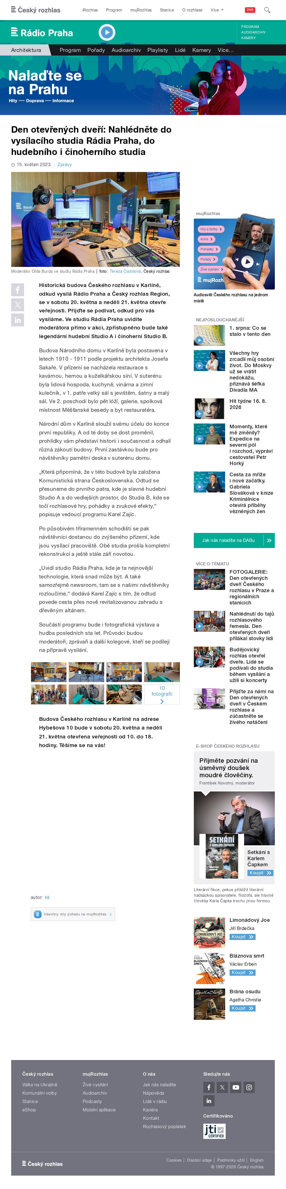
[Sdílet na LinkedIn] (17, 320)
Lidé (180, 50)
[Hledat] (267, 10)
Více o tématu (212, 563)
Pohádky (207, 249)
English (257, 1160)
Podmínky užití (231, 1160)
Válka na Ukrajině (39, 1084)
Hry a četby (209, 229)
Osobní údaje (199, 1160)
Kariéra (150, 1110)
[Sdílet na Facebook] (17, 289)
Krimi (204, 239)
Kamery (248, 38)
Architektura (26, 50)
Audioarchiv (253, 32)
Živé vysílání (210, 269)
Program (114, 10)
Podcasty (92, 1101)
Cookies (174, 1160)
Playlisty (157, 50)
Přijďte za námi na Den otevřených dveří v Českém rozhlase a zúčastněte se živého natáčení (252, 706)
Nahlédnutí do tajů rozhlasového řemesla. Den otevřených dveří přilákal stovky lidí (252, 626)
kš (47, 897)
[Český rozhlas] (35, 10)
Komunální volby (39, 1093)
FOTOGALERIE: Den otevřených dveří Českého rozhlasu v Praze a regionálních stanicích (252, 587)
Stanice (167, 10)
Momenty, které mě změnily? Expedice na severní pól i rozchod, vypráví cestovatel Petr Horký (251, 445)
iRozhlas (90, 10)
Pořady (96, 50)
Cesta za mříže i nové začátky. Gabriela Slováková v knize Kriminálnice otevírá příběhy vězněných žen (251, 493)
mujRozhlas (141, 10)
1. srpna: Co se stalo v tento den (250, 331)
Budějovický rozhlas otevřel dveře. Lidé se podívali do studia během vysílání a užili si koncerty (251, 665)
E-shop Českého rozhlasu (228, 746)
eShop (29, 1110)
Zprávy (65, 164)
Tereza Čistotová (125, 271)
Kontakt (151, 1118)
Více (226, 50)
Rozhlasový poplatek (164, 1126)
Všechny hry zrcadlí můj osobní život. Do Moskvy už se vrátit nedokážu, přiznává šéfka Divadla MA (252, 371)
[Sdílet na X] (17, 304)
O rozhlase (192, 10)
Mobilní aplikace (99, 1110)
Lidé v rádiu (155, 1101)
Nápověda (153, 1093)
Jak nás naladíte (159, 1084)
